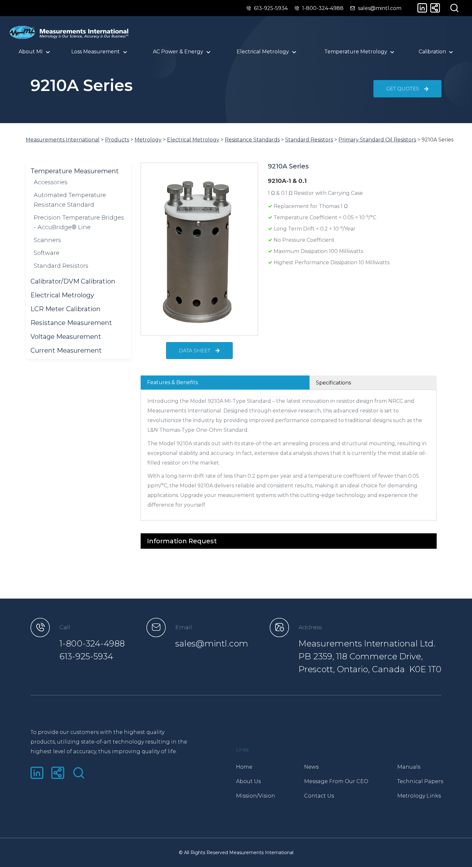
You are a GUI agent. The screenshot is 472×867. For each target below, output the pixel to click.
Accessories (50, 182)
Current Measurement (66, 350)
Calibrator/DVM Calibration (73, 281)
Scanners (47, 240)
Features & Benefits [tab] (172, 382)
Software (46, 253)
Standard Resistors (61, 265)
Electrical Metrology (62, 295)
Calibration (432, 52)
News (311, 767)
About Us (248, 781)
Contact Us (319, 796)
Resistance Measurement (71, 323)
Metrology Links (419, 796)
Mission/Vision (255, 796)
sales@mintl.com (211, 643)
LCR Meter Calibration (66, 309)
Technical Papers (420, 781)
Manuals (408, 767)
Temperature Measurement (75, 171)
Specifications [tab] (333, 383)
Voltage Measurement (66, 336)
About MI (31, 52)
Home (244, 767)
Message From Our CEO (336, 781)
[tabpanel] (289, 455)
